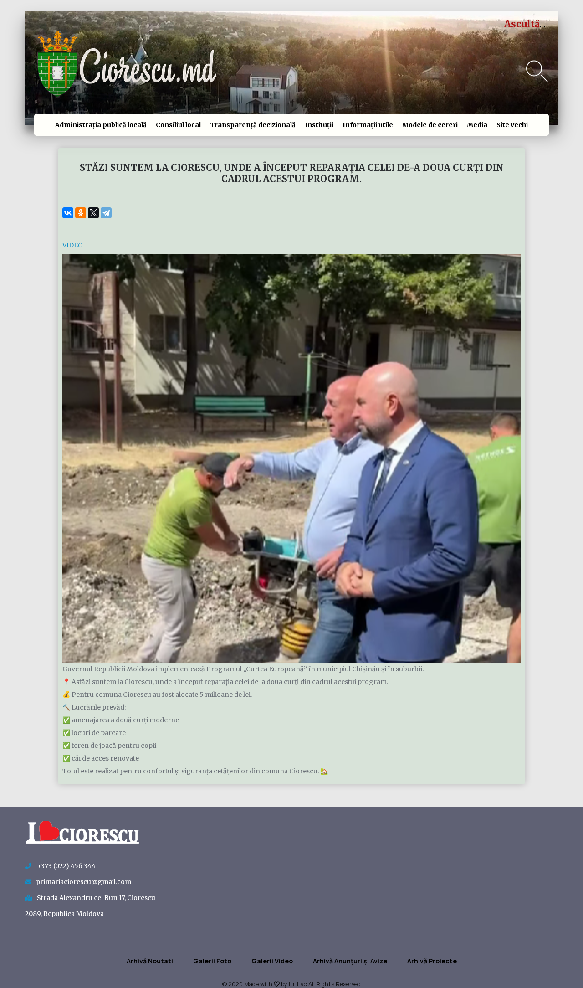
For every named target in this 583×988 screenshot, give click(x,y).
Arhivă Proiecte (432, 961)
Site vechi (512, 125)
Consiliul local (178, 125)
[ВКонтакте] (67, 212)
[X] (93, 212)
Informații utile (368, 125)
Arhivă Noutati (150, 961)
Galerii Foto (212, 961)
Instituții (319, 125)
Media (477, 125)
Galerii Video (272, 961)
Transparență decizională (253, 125)
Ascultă (522, 24)
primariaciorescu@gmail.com (83, 882)
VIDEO (72, 245)
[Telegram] (106, 212)
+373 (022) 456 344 (66, 866)
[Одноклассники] (80, 212)
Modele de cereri (430, 125)
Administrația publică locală (101, 125)
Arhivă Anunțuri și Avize (350, 961)
